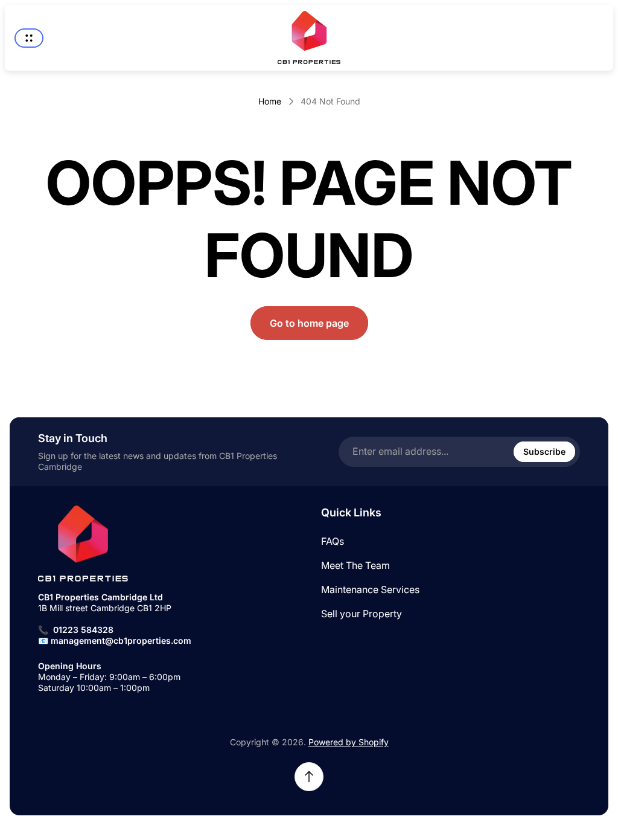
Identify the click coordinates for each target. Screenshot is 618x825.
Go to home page (309, 323)
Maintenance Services (370, 589)
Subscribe (544, 451)
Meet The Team (355, 565)
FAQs (332, 541)
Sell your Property (361, 614)
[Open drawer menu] (28, 38)
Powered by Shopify (348, 742)
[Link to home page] (83, 544)
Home (269, 101)
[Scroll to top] (309, 776)
